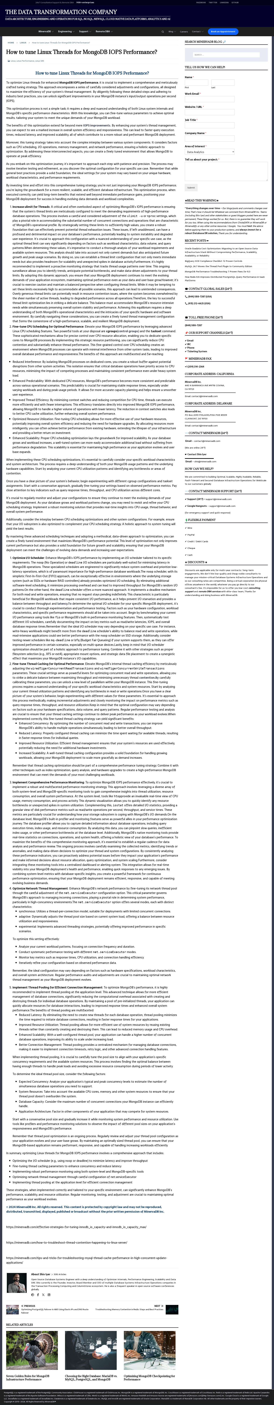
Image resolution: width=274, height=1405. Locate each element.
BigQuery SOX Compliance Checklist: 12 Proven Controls (213, 261)
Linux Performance (25, 61)
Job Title (191, 120)
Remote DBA (103, 31)
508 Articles (60, 1274)
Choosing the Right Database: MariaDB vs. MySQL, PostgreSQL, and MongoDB (91, 1377)
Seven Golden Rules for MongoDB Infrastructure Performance (27, 1377)
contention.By (149, 677)
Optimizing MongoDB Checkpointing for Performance (149, 1377)
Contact (196, 31)
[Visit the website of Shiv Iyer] (32, 1294)
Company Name (195, 133)
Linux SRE (39, 61)
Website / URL (194, 107)
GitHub (235, 2)
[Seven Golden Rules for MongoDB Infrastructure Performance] (33, 1350)
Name (189, 77)
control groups (128, 331)
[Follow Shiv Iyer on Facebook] (37, 1294)
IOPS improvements (96, 125)
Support (83, 31)
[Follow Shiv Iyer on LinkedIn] (47, 1294)
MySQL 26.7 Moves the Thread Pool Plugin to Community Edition (218, 266)
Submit (191, 187)
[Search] (163, 31)
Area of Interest (195, 146)
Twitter (213, 2)
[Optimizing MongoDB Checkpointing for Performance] (151, 1350)
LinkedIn (224, 2)
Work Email (193, 93)
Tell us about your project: (202, 159)
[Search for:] (226, 55)
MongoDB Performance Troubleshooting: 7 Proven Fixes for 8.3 (217, 271)
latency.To (64, 603)
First (187, 87)
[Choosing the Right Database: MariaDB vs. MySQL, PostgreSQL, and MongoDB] (92, 1350)
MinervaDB (45, 31)
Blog (171, 31)
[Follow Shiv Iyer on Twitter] (42, 1294)
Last (213, 87)
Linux (13, 61)
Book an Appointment (223, 31)
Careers (184, 31)
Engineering (65, 31)
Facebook (201, 2)
